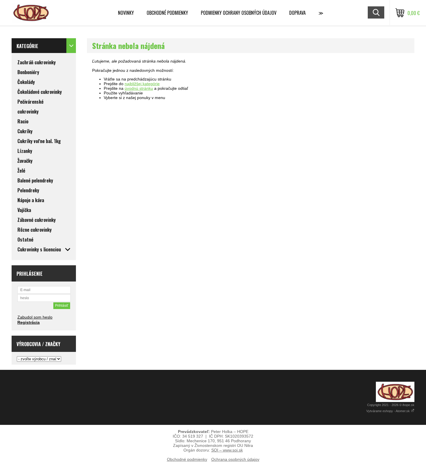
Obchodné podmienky (167, 12)
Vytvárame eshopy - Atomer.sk (388, 411)
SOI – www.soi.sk (227, 450)
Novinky (126, 12)
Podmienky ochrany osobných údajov (238, 12)
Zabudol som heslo (34, 317)
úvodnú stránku (139, 88)
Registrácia (28, 322)
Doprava (297, 12)
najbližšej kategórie (142, 83)
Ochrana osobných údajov (235, 459)
